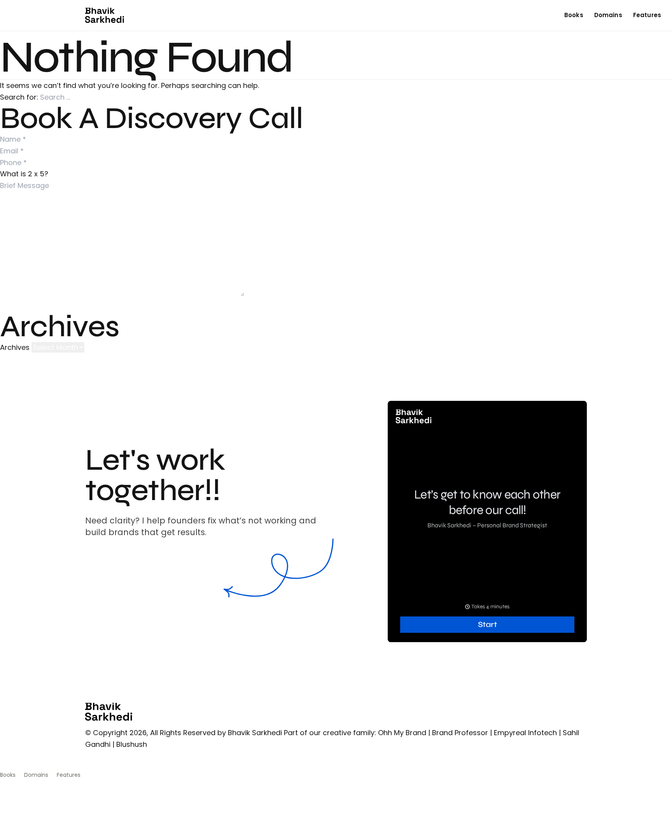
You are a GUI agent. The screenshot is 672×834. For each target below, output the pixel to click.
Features (647, 15)
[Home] (104, 15)
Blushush (131, 744)
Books (573, 15)
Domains (608, 15)
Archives (15, 347)
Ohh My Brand (402, 732)
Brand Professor (460, 732)
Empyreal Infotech (525, 732)
